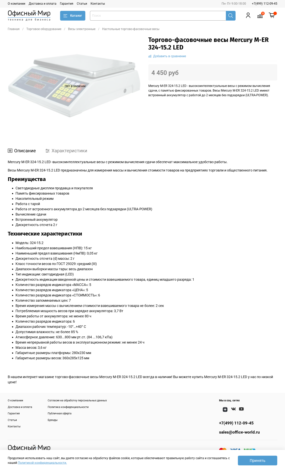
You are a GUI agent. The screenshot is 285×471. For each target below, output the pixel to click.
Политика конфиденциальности (68, 407)
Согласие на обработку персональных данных (77, 400)
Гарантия (66, 3)
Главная (14, 29)
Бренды (53, 420)
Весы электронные (81, 29)
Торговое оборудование (43, 29)
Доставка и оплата (42, 3)
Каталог (76, 15)
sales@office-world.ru (239, 432)
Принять (257, 460)
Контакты (98, 3)
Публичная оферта (60, 413)
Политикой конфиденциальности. (42, 463)
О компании (16, 3)
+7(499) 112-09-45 (264, 3)
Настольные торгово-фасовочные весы (130, 29)
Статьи (82, 3)
